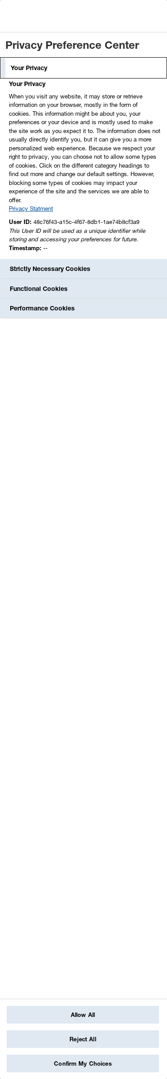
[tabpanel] (84, 168)
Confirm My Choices (82, 1063)
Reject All (82, 1039)
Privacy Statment (31, 208)
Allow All (83, 1014)
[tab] (83, 68)
